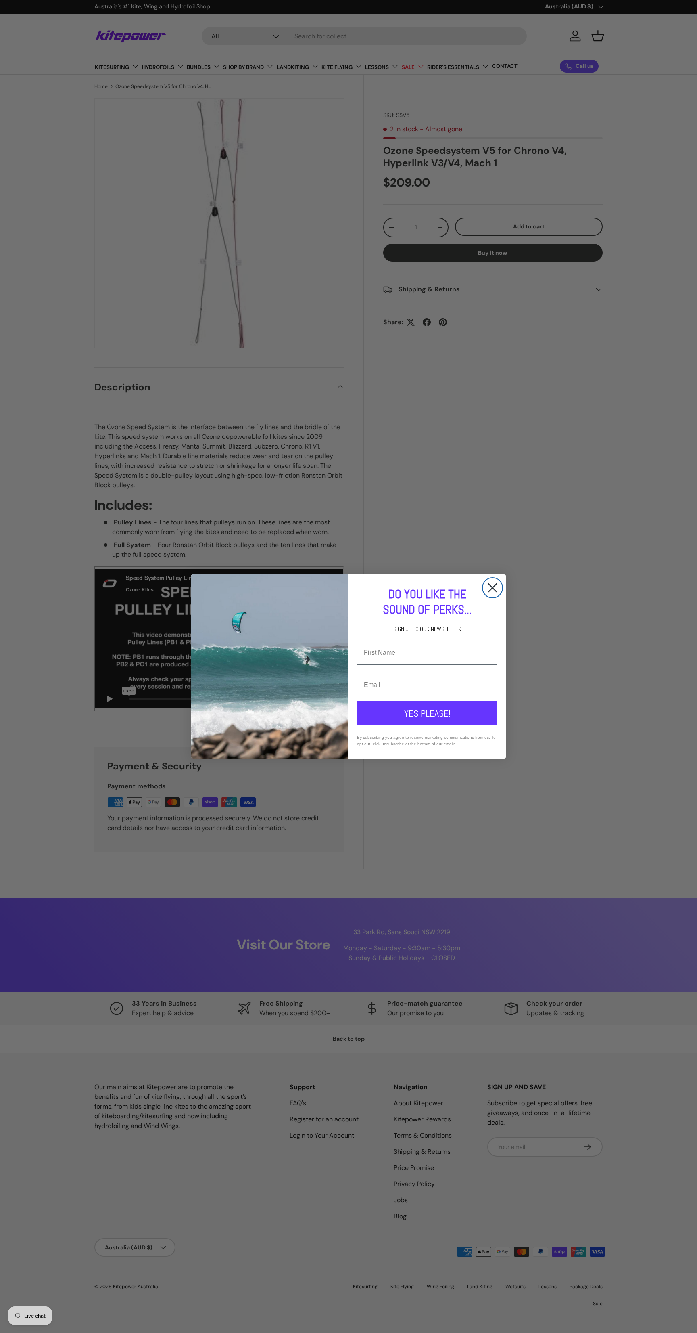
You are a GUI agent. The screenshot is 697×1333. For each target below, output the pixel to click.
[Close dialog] (492, 588)
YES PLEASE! (427, 713)
